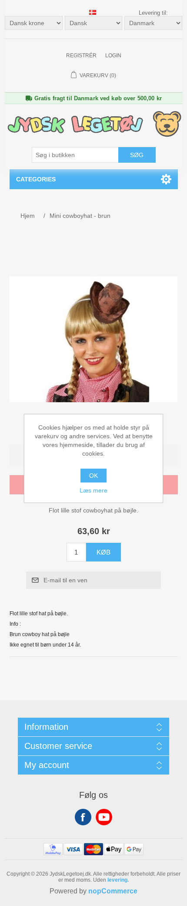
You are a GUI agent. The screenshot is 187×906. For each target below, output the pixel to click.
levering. (118, 880)
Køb (103, 552)
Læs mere (93, 490)
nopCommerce (112, 891)
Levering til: (153, 13)
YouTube (104, 817)
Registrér (81, 56)
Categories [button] (36, 179)
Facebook (83, 817)
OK (93, 475)
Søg (137, 154)
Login (113, 56)
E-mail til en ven (65, 580)
